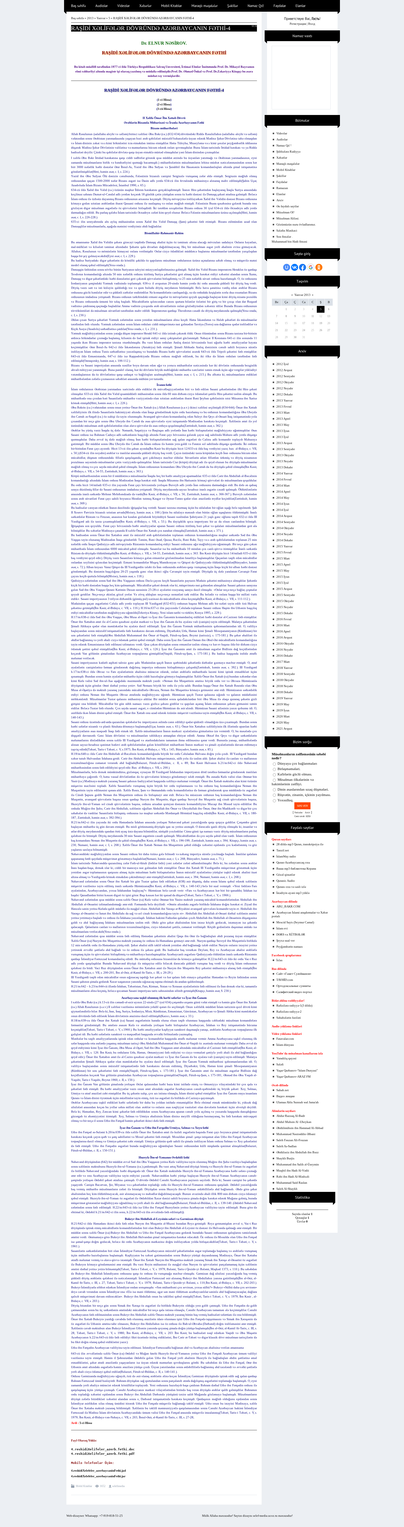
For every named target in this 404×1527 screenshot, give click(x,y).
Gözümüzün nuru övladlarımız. (296, 224)
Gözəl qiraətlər (285, 874)
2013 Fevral (284, 406)
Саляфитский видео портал (294, 992)
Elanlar (280, 194)
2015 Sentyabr (285, 595)
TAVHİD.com (284, 980)
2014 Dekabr (284, 540)
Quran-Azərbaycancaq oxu (293, 862)
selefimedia (118, 1486)
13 (328, 316)
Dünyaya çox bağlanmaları (297, 763)
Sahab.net (282, 1090)
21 (276, 330)
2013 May (282, 425)
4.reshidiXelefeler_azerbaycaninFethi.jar (98, 1476)
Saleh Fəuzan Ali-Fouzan (292, 1140)
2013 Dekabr (284, 467)
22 (286, 330)
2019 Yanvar (284, 698)
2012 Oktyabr (285, 382)
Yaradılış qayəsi (286, 1058)
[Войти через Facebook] (302, 267)
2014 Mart (283, 485)
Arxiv (280, 200)
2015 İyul (282, 582)
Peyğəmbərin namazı (289, 946)
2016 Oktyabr (285, 643)
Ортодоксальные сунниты (293, 986)
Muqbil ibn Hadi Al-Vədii (292, 1170)
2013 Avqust (284, 443)
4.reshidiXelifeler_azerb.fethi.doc (103, 1449)
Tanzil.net (282, 850)
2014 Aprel (283, 491)
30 (295, 337)
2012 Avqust (284, 370)
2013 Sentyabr (285, 449)
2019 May (282, 704)
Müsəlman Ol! (285, 212)
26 (320, 330)
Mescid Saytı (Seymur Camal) (295, 922)
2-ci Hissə (164, 104)
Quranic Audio (285, 880)
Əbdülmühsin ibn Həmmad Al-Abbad (299, 1128)
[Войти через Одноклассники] (318, 267)
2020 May (282, 722)
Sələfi (280, 1064)
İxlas (279, 960)
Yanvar (101, 18)
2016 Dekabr (284, 655)
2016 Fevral (284, 619)
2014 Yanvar (284, 473)
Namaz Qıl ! (283, 145)
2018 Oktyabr (285, 680)
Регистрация (298, 23)
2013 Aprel (283, 418)
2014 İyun (282, 503)
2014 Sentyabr (285, 522)
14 (276, 323)
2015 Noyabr (284, 607)
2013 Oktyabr (285, 455)
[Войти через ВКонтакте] (294, 267)
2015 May (282, 570)
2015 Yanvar (284, 546)
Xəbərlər (281, 157)
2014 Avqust (284, 516)
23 (295, 330)
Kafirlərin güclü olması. (295, 774)
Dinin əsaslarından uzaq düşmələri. (303, 789)
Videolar (281, 133)
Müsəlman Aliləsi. (287, 218)
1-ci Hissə (164, 99)
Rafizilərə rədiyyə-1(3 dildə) (294, 1005)
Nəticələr (298, 812)
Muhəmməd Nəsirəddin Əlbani (295, 1134)
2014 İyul (282, 510)
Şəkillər (281, 176)
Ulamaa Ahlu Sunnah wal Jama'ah (297, 1102)
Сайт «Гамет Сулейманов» (293, 973)
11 (312, 316)
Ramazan (282, 188)
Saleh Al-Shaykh (286, 1188)
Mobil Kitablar (84, 1486)
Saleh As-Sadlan (286, 1146)
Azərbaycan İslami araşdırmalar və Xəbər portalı (300, 914)
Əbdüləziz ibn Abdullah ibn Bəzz (297, 1152)
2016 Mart (283, 625)
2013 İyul (282, 437)
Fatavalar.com (285, 1038)
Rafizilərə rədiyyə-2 (289, 1011)
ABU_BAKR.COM (288, 906)
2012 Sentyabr (285, 376)
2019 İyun (282, 710)
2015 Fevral (284, 552)
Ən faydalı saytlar (287, 206)
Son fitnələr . (284, 236)
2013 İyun (282, 431)
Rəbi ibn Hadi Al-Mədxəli (292, 1176)
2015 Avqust (284, 589)
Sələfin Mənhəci (286, 230)
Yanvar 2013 (302, 295)
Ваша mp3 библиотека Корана (296, 868)
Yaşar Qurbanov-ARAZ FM (293, 1076)
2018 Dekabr (284, 692)
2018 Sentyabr (285, 674)
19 (320, 323)
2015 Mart (283, 558)
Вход (311, 23)
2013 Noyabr (284, 461)
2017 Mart (283, 661)
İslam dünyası (285, 1045)
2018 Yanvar (284, 668)
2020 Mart (283, 716)
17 (303, 323)
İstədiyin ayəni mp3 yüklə (293, 893)
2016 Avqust (284, 637)
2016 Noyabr (284, 649)
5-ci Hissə (85, 1423)
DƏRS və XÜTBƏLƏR (290, 934)
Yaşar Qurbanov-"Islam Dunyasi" (297, 1070)
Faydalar (281, 182)
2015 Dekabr (284, 613)
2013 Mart (283, 412)
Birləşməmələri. (289, 769)
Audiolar (282, 139)
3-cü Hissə (164, 109)
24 (303, 330)
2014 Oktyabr (285, 528)
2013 (90, 18)
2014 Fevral (284, 479)
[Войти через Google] (310, 267)
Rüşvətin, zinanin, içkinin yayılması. (304, 795)
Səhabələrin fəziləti (288, 1017)
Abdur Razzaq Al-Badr (290, 1116)
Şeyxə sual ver (285, 940)
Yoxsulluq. (285, 800)
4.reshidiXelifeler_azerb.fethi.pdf (103, 1453)
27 (328, 330)
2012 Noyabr (284, 388)
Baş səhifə (77, 18)
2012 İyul (282, 364)
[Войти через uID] (286, 267)
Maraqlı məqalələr (287, 163)
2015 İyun (282, 576)
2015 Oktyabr (285, 601)
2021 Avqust (284, 728)
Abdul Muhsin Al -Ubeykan (293, 1122)
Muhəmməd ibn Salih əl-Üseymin (297, 1164)
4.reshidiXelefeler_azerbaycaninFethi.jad (98, 1470)
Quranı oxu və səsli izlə (291, 887)
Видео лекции (285, 1096)
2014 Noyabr (284, 534)
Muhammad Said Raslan (291, 1182)
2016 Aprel (283, 631)
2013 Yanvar (284, 400)
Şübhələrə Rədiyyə (288, 151)
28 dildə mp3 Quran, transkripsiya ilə (299, 844)
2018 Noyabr (284, 686)
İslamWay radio (286, 856)
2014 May (282, 497)
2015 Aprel (283, 564)
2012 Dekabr (284, 394)
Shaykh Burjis (285, 1158)
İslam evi (282, 928)
